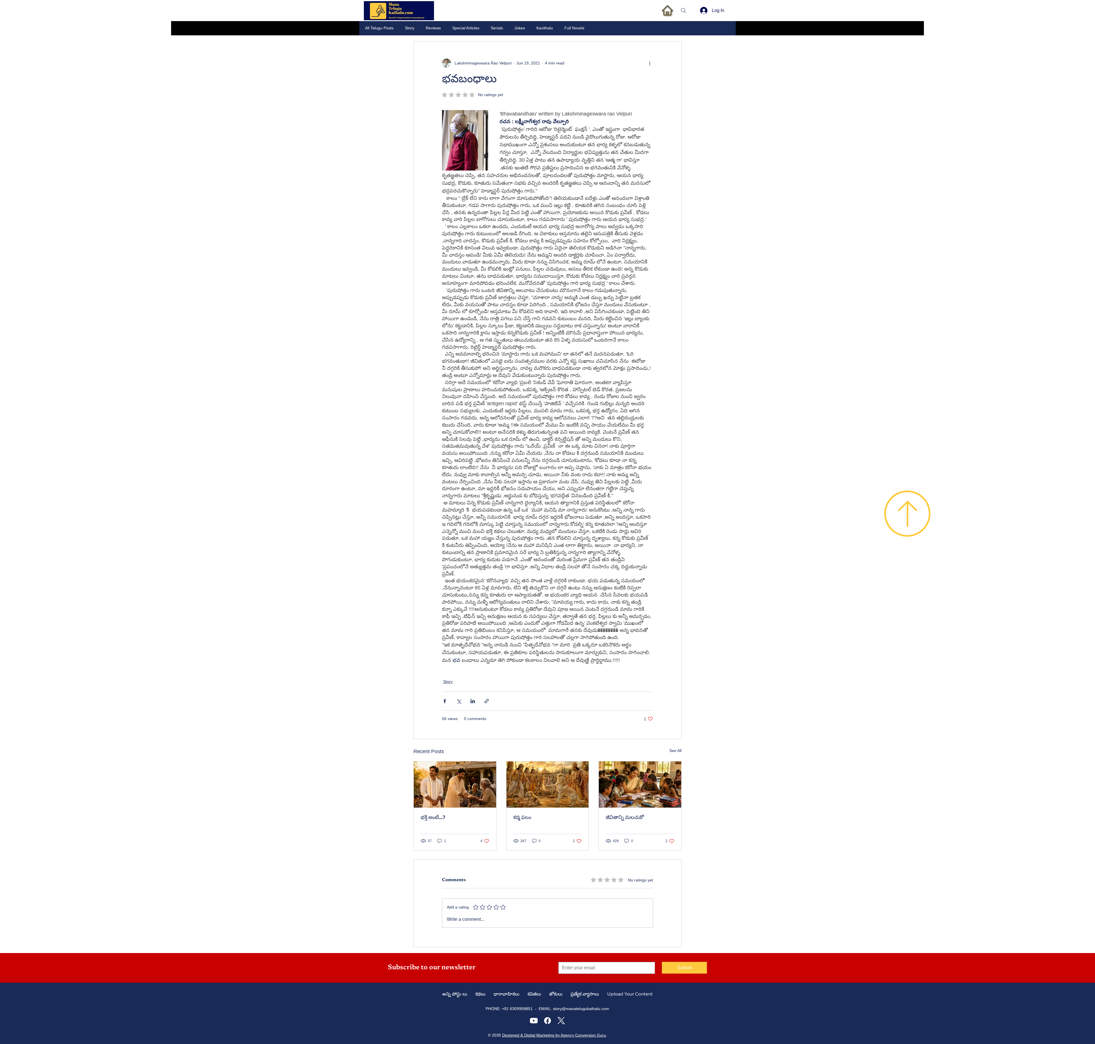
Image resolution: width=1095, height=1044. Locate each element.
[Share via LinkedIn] (472, 701)
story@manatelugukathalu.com (581, 1008)
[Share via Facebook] (444, 701)
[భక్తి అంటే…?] (455, 784)
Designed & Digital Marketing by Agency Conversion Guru (554, 1035)
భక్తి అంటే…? (433, 817)
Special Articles (465, 28)
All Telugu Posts (379, 28)
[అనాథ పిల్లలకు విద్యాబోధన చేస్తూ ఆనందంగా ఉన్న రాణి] (640, 784)
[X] (561, 1020)
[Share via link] (486, 701)
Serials (497, 28)
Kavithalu (544, 28)
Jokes (519, 28)
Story (409, 28)
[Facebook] (547, 1020)
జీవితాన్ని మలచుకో (625, 817)
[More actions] (649, 63)
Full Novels (574, 28)
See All (675, 750)
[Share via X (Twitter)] (458, 701)
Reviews (433, 28)
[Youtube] (533, 1020)
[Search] (684, 10)
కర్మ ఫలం (522, 817)
